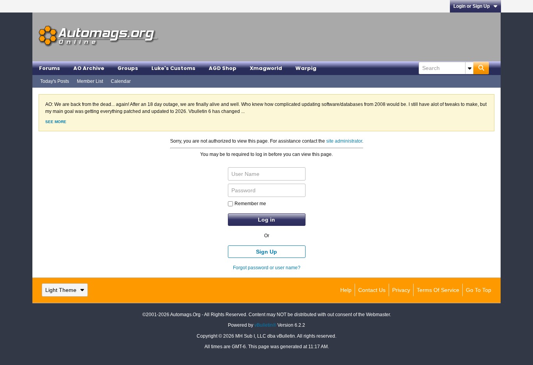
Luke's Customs (173, 68)
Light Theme (60, 290)
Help (346, 290)
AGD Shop (222, 68)
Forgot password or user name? (266, 267)
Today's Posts (54, 81)
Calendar (121, 81)
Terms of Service (438, 290)
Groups (127, 68)
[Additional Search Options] (469, 68)
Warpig (305, 68)
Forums (49, 68)
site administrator (344, 141)
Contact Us (372, 290)
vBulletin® (265, 325)
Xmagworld (266, 68)
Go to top (478, 290)
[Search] (481, 68)
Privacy (401, 290)
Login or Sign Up (471, 6)
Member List (90, 81)
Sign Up (266, 252)
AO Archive (88, 68)
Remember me (250, 203)
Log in (266, 219)
